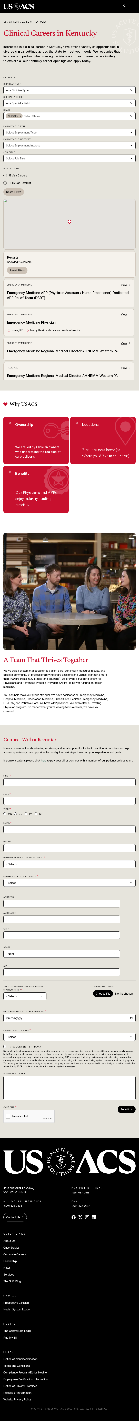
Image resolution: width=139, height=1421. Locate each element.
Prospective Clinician (16, 1302)
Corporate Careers (14, 1254)
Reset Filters (17, 270)
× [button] (21, 115)
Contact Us (15, 1217)
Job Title (9, 152)
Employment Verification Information (25, 1379)
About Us (9, 1241)
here (43, 760)
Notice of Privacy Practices (20, 1386)
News (7, 1267)
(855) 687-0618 (80, 1192)
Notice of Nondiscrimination (20, 1359)
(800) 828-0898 (12, 1205)
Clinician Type (12, 84)
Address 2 (9, 913)
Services (8, 1274)
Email (6, 823)
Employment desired (16, 1030)
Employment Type (14, 126)
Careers (15, 22)
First (6, 775)
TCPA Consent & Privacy (25, 1046)
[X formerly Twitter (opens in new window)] (80, 1217)
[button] (69, 221)
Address (8, 897)
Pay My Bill (10, 1337)
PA (30, 813)
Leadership (10, 1261)
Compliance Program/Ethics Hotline (25, 1372)
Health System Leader (17, 1309)
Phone (7, 841)
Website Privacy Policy (17, 1399)
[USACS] (18, 6)
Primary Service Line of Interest (23, 857)
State (7, 110)
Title (6, 809)
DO (21, 813)
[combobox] (76, 116)
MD (10, 813)
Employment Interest (17, 139)
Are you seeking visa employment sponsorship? (24, 988)
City (6, 929)
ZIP (5, 966)
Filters (9, 77)
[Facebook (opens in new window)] (74, 1217)
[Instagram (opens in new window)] (87, 1217)
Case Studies (11, 1247)
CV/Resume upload (104, 986)
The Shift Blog (12, 1281)
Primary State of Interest (19, 876)
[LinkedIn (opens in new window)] (94, 1217)
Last (6, 794)
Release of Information (17, 1392)
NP (41, 813)
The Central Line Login (17, 1331)
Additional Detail (14, 1073)
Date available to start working (24, 1011)
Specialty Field (12, 97)
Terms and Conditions (16, 1365)
